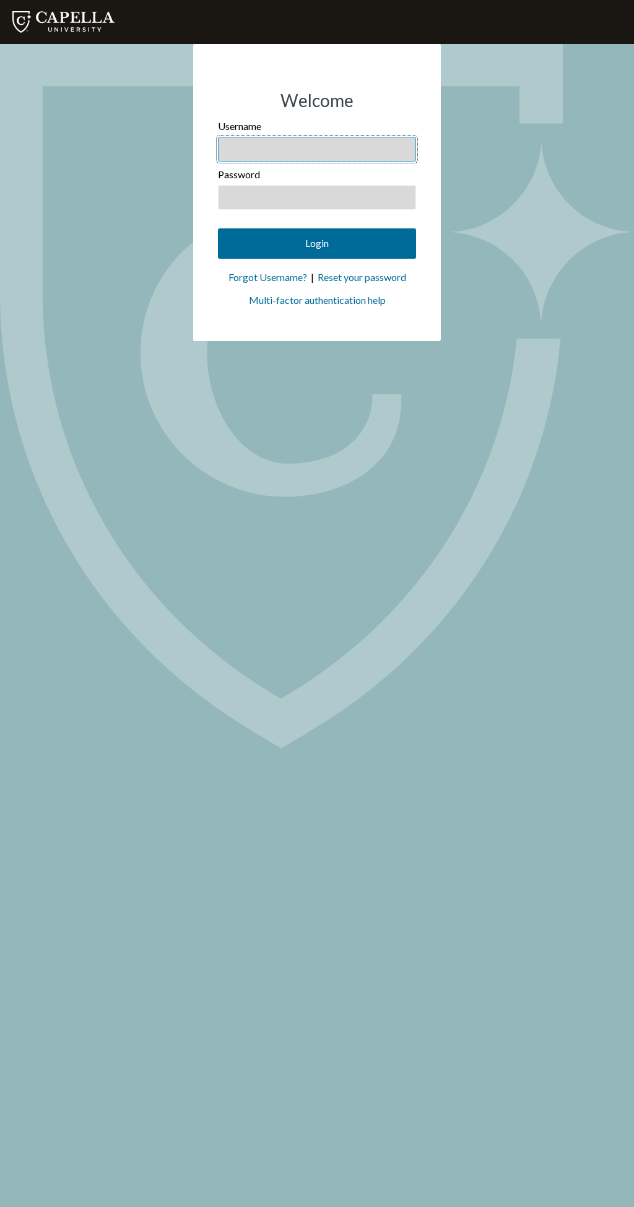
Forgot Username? (267, 277)
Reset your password (362, 277)
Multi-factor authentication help (317, 300)
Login (317, 243)
